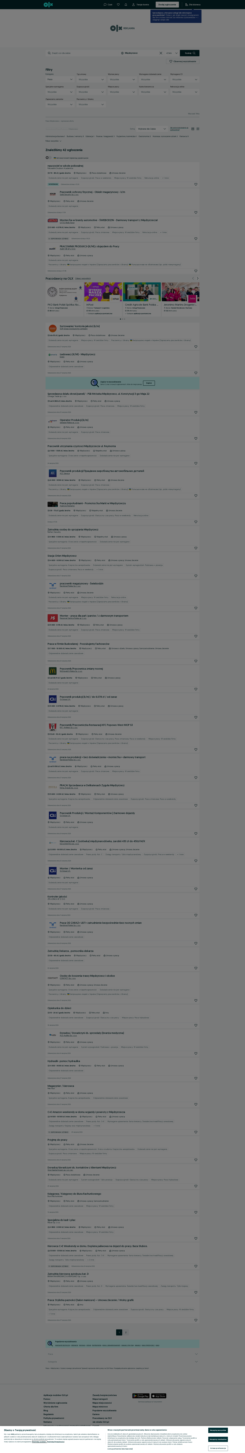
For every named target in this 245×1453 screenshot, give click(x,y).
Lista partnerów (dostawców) (120, 1449)
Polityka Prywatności (55, 1442)
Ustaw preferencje (218, 1448)
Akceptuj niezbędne (218, 1439)
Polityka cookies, (39, 1442)
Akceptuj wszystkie (218, 1430)
